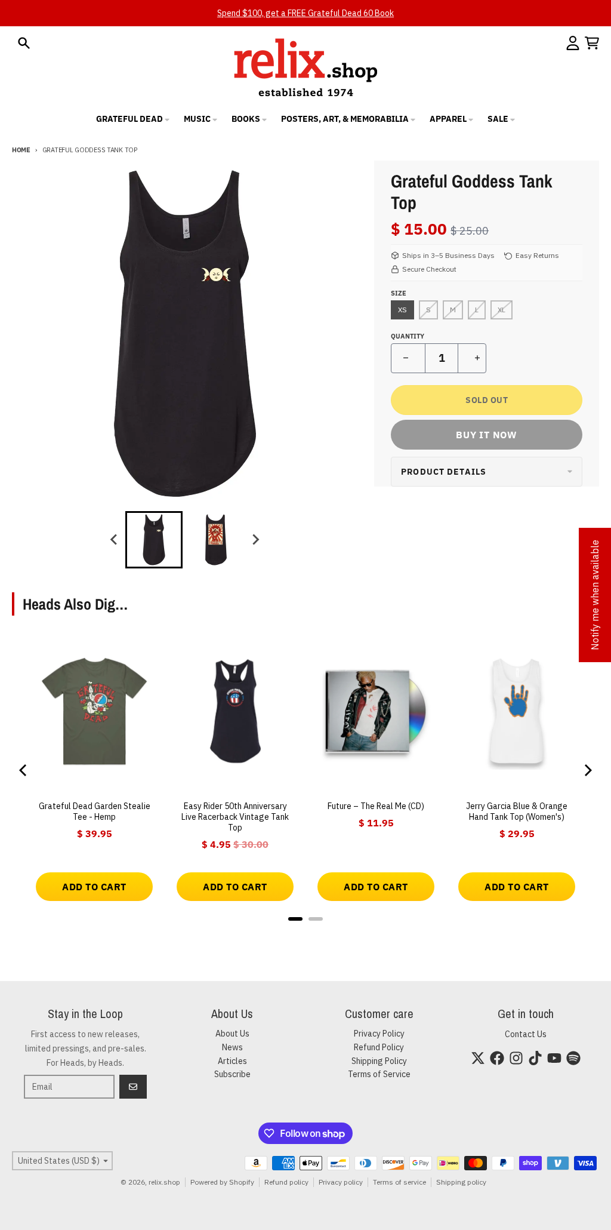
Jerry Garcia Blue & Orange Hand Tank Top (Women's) (516, 811)
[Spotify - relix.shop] (573, 1058)
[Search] (24, 43)
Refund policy (286, 1181)
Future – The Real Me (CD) (376, 806)
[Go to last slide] (114, 540)
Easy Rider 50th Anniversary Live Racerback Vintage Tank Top (235, 817)
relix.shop (164, 1181)
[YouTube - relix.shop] (554, 1058)
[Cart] (592, 43)
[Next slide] (255, 540)
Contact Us (526, 1034)
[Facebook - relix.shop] (497, 1058)
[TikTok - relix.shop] (535, 1058)
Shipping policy (461, 1181)
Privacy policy (341, 1181)
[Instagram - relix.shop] (516, 1058)
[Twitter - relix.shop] (478, 1058)
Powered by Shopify (222, 1181)
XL (501, 309)
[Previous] (24, 770)
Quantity (407, 336)
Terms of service (399, 1181)
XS (402, 309)
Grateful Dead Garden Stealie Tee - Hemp (94, 811)
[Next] (587, 770)
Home (21, 150)
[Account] (573, 43)
